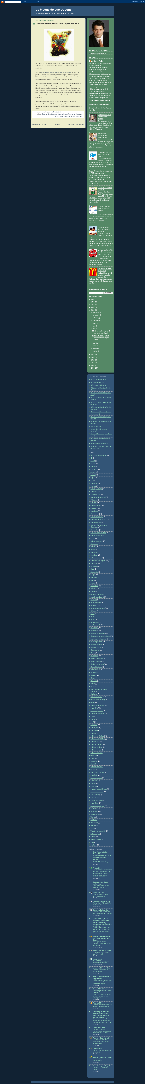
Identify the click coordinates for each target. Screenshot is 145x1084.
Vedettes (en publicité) (98, 831)
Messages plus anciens (76, 124)
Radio (92, 758)
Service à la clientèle (97, 772)
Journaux (94, 605)
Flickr (92, 569)
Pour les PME (98, 1003)
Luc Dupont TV (95, 625)
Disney (93, 549)
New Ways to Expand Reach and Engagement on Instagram (102, 912)
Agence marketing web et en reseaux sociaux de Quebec (102, 938)
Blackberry (94, 483)
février (95, 348)
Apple (92, 478)
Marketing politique (97, 644)
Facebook (94, 566)
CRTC (92, 538)
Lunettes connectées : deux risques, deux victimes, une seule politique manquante (101, 929)
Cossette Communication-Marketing (63, 114)
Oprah (92, 702)
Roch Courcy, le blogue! (101, 1066)
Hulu (92, 580)
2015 (93, 310)
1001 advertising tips (97, 382)
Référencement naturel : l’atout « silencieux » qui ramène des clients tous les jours (102, 981)
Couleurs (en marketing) (98, 533)
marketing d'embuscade (98, 639)
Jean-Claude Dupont (97, 597)
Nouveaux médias (96, 697)
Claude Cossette (96, 505)
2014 (93, 354)
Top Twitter (94, 822)
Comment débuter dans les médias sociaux (104, 208)
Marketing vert (95, 650)
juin (94, 326)
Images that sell (96, 426)
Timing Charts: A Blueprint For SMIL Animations (102, 904)
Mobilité (93, 675)
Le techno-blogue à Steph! (102, 968)
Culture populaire (96, 541)
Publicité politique (96, 747)
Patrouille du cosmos (97, 705)
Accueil (57, 124)
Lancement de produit (98, 608)
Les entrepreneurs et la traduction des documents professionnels (101, 1041)
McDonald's (94, 656)
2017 (93, 305)
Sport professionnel (97, 792)
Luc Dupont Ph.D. (97, 61)
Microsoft (94, 672)
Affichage (94, 469)
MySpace (94, 681)
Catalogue (94, 500)
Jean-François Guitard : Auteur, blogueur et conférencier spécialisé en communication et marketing (102, 855)
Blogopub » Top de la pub (102, 950)
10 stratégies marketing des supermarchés (102, 135)
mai (94, 328)
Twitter (93, 825)
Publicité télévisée (97, 753)
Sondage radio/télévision (99, 789)
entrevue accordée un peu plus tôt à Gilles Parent (56, 72)
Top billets (94, 820)
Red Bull (93, 764)
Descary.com (97, 959)
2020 (93, 299)
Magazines (94, 628)
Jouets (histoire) (96, 602)
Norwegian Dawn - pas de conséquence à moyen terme (100, 338)
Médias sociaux (96, 661)
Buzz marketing (96, 494)
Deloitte (93, 547)
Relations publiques (97, 767)
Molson (93, 678)
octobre (95, 318)
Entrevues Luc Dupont (98, 560)
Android (93, 475)
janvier (95, 351)
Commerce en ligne (97, 517)
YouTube (93, 845)
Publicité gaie (95, 741)
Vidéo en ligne (95, 834)
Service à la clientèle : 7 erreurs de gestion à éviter (101, 862)
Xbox (92, 842)
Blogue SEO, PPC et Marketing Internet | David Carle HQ (102, 990)
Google (93, 575)
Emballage (94, 555)
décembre (96, 312)
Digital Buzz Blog (99, 1027)
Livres (92, 614)
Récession (94, 761)
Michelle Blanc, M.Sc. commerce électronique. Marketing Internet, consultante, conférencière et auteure (102, 922)
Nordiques (94, 694)
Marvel (93, 653)
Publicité (93, 733)
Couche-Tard (95, 530)
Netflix (93, 684)
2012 (93, 360)
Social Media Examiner (101, 910)
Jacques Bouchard (97, 594)
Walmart (93, 836)
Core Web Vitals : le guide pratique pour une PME (101, 962)
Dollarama (94, 552)
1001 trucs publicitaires (98, 379)
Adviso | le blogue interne (102, 1057)
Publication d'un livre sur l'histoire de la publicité (104, 154)
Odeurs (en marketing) (98, 699)
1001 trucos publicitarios (98, 385)
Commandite (46, 114)
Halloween (94, 577)
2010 (93, 365)
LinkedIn (93, 611)
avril (94, 343)
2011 (93, 363)
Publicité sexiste (96, 750)
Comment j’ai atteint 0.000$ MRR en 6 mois (101, 970)
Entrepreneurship (96, 558)
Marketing (94, 630)
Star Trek (94, 797)
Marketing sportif (69, 116)
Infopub (93, 583)
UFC (92, 828)
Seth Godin (94, 775)
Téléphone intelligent (97, 806)
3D (91, 458)
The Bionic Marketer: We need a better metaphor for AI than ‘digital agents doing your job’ (102, 1020)
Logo (92, 616)
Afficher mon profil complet (100, 100)
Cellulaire (94, 503)
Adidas (93, 466)
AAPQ (93, 461)
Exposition (94, 563)
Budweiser (94, 491)
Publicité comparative (98, 739)
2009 (93, 368)
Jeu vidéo (94, 600)
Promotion (94, 725)
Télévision (79, 116)
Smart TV (94, 786)
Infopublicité (94, 586)
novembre (96, 315)
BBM (92, 480)
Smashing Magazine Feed (102, 901)
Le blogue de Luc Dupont (53, 9)
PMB (92, 716)
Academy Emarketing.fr (101, 1038)
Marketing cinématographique (100, 636)
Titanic (93, 817)
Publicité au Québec (97, 736)
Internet (93, 589)
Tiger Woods (95, 814)
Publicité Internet (96, 744)
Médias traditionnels (97, 664)
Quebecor (94, 755)
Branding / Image (96, 489)
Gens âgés (94, 572)
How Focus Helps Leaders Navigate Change (101, 886)
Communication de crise (98, 519)
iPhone (93, 591)
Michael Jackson (96, 667)
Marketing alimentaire (98, 633)
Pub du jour (94, 727)
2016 (93, 307)
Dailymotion (94, 544)
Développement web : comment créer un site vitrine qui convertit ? (102, 943)
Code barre (94, 511)
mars (95, 346)
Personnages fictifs (97, 711)
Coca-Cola (94, 508)
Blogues (93, 486)
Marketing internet (96, 642)
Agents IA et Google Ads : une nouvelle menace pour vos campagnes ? (102, 996)
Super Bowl (94, 803)
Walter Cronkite (96, 839)
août (94, 323)
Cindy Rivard (97, 1048)
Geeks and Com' (98, 892)
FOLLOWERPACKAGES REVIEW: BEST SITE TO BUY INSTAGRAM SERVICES (102, 1031)
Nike (92, 686)
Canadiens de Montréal (98, 497)
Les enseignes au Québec (99, 443)
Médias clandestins (97, 658)
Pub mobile (94, 730)
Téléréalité (94, 809)
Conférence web (96, 522)
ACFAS (93, 463)
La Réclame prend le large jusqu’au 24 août (101, 953)
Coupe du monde (96, 535)
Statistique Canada (97, 800)
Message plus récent (39, 124)
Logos (92, 619)
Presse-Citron (97, 868)
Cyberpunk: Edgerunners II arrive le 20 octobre (101, 895)
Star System (95, 794)
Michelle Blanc (95, 670)
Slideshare (94, 781)
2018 (93, 302)
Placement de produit (97, 713)
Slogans (93, 783)
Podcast (93, 719)
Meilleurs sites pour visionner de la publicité (104, 117)
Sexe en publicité (96, 778)
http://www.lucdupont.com (99, 53)
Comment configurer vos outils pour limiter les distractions (102, 1005)
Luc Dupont (94, 622)
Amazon (93, 472)
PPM (92, 722)
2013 (93, 357)
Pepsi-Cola (94, 708)
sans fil (93, 769)
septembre (96, 320)
